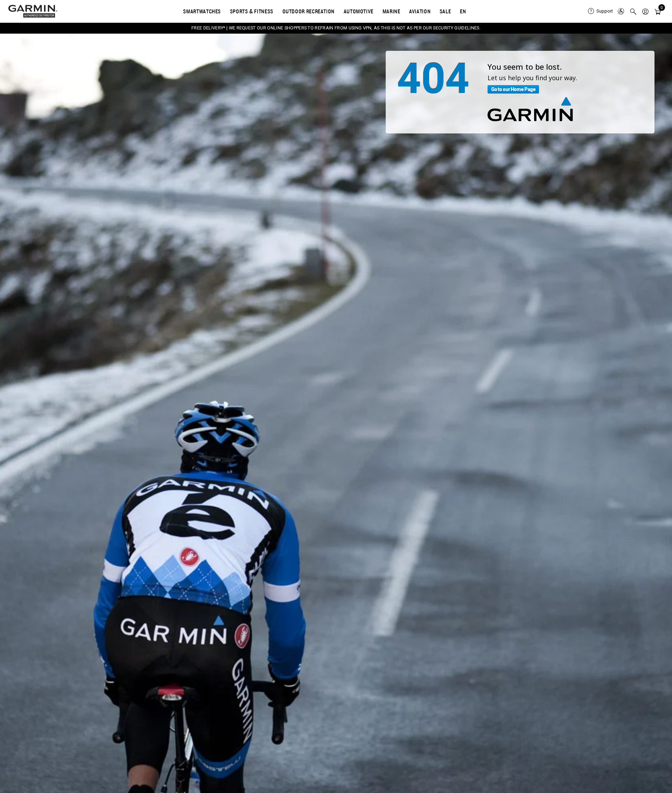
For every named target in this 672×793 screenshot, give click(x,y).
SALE (445, 11)
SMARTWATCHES (202, 11)
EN (463, 11)
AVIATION (419, 11)
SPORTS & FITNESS (251, 11)
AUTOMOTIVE (358, 11)
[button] (645, 11)
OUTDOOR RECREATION (308, 11)
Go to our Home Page (513, 89)
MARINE (391, 11)
